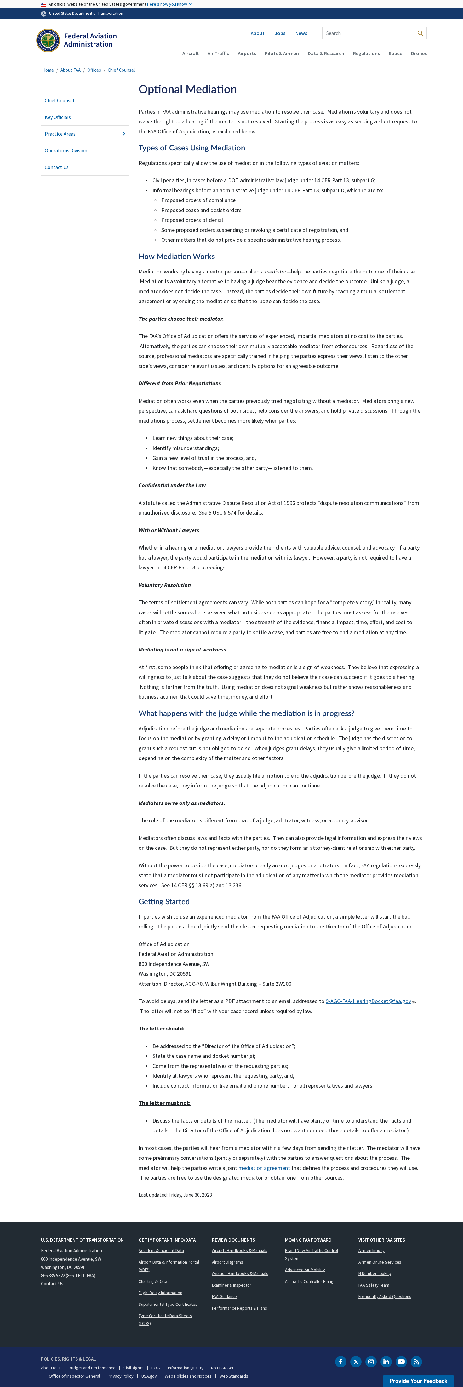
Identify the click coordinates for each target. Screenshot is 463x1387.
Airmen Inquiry (371, 1250)
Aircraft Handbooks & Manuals (239, 1250)
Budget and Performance (92, 1368)
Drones (419, 53)
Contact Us (57, 167)
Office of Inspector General (74, 1376)
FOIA (155, 1368)
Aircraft (190, 53)
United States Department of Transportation (86, 13)
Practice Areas (60, 134)
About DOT (51, 1368)
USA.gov (149, 1376)
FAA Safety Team (374, 1285)
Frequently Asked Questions (384, 1296)
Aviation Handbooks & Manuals (240, 1273)
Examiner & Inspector (231, 1285)
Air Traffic (218, 53)
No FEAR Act (222, 1368)
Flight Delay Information (160, 1292)
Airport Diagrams (227, 1262)
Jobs (280, 33)
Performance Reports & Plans (239, 1308)
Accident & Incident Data (161, 1250)
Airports (247, 53)
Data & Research (326, 53)
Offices (94, 70)
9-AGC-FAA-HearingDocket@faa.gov (368, 1001)
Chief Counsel (121, 70)
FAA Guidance (224, 1296)
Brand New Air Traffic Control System (311, 1254)
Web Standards (234, 1376)
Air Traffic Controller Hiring (309, 1281)
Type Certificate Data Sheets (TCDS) (165, 1319)
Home (48, 70)
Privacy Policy (121, 1376)
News (301, 33)
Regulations (366, 53)
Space (395, 53)
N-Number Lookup (375, 1273)
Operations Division (66, 150)
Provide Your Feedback (418, 1380)
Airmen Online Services (380, 1262)
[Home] (76, 41)
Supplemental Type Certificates (168, 1304)
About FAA (70, 70)
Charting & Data (153, 1281)
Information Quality (185, 1368)
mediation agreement (264, 1167)
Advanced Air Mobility (305, 1269)
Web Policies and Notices (188, 1376)
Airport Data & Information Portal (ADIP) (169, 1266)
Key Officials (58, 117)
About (258, 33)
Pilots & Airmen (282, 53)
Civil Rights (133, 1368)
